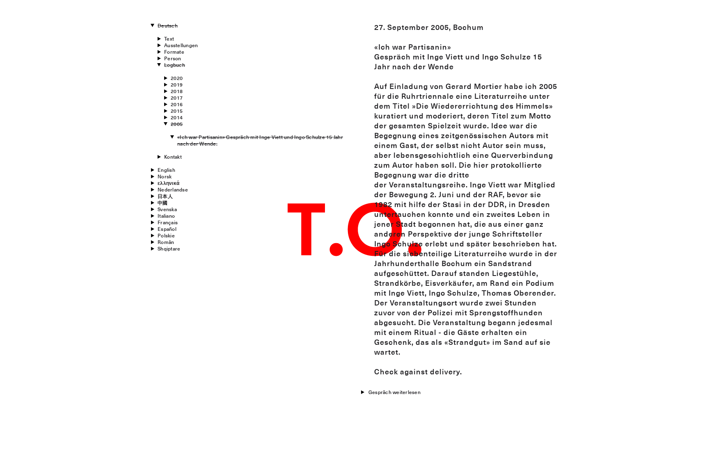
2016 (177, 104)
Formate (174, 51)
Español (167, 229)
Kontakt (173, 156)
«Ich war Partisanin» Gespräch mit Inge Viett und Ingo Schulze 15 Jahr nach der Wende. (260, 140)
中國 (162, 202)
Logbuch (174, 65)
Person (172, 58)
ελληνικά (168, 183)
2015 (177, 110)
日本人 (165, 196)
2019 (177, 84)
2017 (177, 97)
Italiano (166, 215)
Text (169, 38)
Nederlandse (173, 189)
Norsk (165, 176)
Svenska (167, 209)
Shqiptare (169, 248)
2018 (177, 91)
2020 (177, 78)
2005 (177, 124)
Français (168, 222)
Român (166, 242)
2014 (177, 117)
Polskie (166, 235)
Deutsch (168, 25)
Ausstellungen (181, 45)
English (166, 169)
